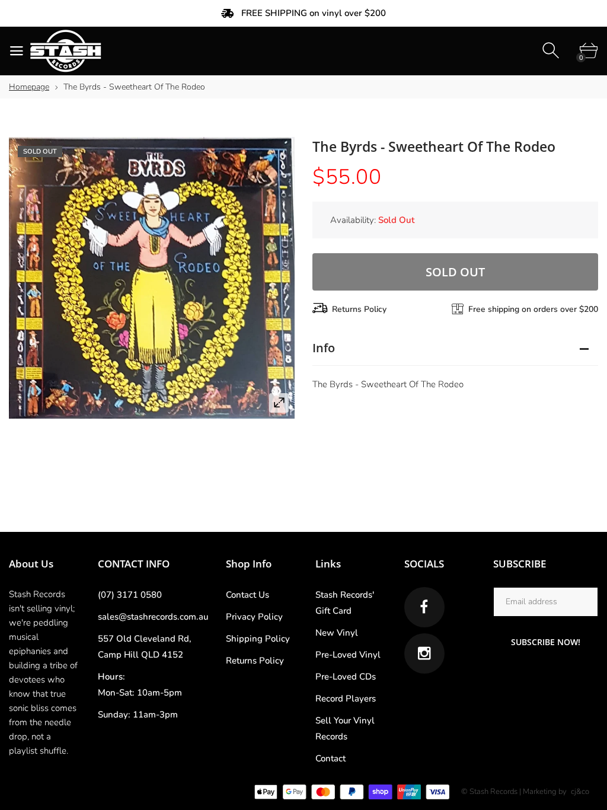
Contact (330, 758)
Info (323, 348)
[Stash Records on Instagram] (424, 653)
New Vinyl (336, 633)
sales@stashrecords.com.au (153, 617)
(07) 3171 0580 (130, 595)
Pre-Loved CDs (345, 677)
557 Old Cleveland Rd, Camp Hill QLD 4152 (144, 647)
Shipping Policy (258, 639)
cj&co (580, 791)
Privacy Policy (254, 617)
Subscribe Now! (545, 642)
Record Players (345, 698)
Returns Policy (359, 309)
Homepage (29, 87)
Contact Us (247, 595)
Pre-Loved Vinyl (348, 655)
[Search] (552, 50)
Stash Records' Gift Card (344, 603)
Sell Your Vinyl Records (345, 728)
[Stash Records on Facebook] (424, 607)
